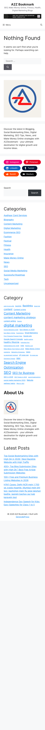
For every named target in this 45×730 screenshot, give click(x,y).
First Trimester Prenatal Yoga (13, 336)
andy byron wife (9, 306)
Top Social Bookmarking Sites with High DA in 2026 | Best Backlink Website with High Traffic (21, 459)
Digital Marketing (12, 228)
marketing (7, 352)
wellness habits (9, 383)
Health (7, 249)
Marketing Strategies (18, 352)
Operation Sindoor (9, 358)
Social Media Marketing (15, 270)
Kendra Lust (29, 346)
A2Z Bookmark (22, 4)
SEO (6, 266)
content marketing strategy (20, 317)
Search (7, 188)
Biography (9, 219)
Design (19, 321)
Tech (6, 279)
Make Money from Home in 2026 (14, 349)
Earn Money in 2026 (27, 330)
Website (30, 380)
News (7, 262)
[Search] (8, 67)
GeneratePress (22, 517)
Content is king (20, 309)
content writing (10, 321)
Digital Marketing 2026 (11, 330)
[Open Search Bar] (41, 25)
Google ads (27, 336)
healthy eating (28, 339)
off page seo (24, 355)
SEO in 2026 (8, 377)
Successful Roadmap (14, 275)
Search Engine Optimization (15, 365)
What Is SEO (20, 383)
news (28, 352)
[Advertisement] (22, 625)
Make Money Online (14, 258)
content (8, 309)
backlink (18, 306)
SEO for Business (23, 372)
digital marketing (18, 325)
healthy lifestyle (11, 342)
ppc (18, 358)
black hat (37, 306)
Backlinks (28, 305)
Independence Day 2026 (11, 346)
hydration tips (25, 342)
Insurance (9, 253)
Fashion (8, 236)
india (22, 346)
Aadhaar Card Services (15, 215)
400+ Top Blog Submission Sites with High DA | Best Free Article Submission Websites (20, 469)
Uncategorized (11, 283)
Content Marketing (13, 224)
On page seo (34, 355)
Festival (7, 241)
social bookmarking (34, 377)
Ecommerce (20, 333)
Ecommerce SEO (12, 232)
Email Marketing (31, 333)
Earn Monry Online (9, 333)
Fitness (7, 245)
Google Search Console (13, 339)
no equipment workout (11, 355)
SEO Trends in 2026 (20, 377)
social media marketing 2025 (15, 380)
